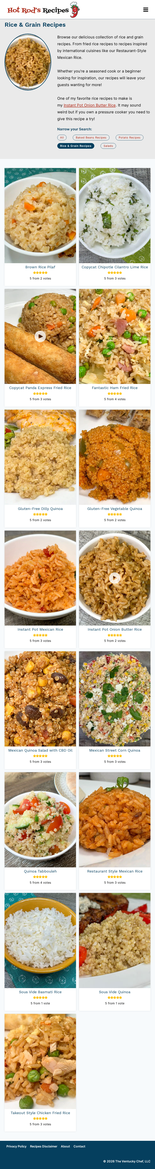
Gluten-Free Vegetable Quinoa (114, 508)
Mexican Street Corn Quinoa (114, 750)
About (65, 1146)
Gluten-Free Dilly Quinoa (40, 508)
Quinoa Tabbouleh (40, 871)
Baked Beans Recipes (91, 137)
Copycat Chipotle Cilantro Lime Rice (115, 267)
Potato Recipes (130, 137)
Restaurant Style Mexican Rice (115, 871)
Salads (108, 145)
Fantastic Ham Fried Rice (115, 387)
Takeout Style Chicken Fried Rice (40, 1113)
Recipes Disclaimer (43, 1146)
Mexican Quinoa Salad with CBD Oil (40, 750)
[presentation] (40, 215)
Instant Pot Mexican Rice (40, 629)
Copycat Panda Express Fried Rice (40, 387)
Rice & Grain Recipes (75, 145)
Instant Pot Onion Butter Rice (90, 105)
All (62, 137)
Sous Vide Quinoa (114, 992)
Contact (79, 1146)
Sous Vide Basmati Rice (40, 992)
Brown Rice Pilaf (40, 267)
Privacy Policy (16, 1146)
